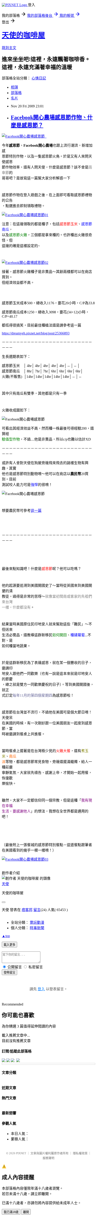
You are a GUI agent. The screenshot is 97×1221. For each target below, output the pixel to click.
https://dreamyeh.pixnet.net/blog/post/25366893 (35, 333)
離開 (26, 1212)
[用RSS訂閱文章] (18, 1061)
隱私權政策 (80, 1153)
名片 (14, 98)
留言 (37, 910)
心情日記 (39, 78)
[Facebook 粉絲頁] (3, 1061)
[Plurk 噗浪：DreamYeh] (12, 1061)
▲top (6, 936)
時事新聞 (37, 928)
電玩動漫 (37, 922)
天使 (5, 884)
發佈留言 (9, 972)
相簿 (14, 87)
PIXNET (21, 1153)
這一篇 (36, 511)
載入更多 (9, 944)
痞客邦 (27, 910)
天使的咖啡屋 (23, 35)
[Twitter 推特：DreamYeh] (8, 1061)
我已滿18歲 (11, 1212)
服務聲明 (48, 1158)
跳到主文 (9, 48)
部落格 (16, 93)
